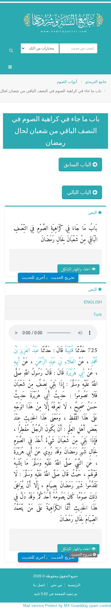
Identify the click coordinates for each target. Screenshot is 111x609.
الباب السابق (78, 164)
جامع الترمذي (96, 81)
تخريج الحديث (63, 277)
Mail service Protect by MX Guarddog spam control (67, 605)
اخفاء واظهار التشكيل (76, 269)
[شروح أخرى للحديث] (47, 265)
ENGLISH (93, 302)
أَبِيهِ (17, 362)
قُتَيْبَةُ (68, 351)
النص (93, 212)
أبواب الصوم (67, 81)
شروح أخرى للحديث (39, 277)
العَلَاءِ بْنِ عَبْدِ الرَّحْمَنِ (54, 362)
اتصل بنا (39, 585)
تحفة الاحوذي (54, 554)
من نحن (56, 585)
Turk (98, 314)
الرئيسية (74, 585)
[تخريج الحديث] (69, 265)
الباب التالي (80, 192)
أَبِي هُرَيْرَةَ (74, 373)
